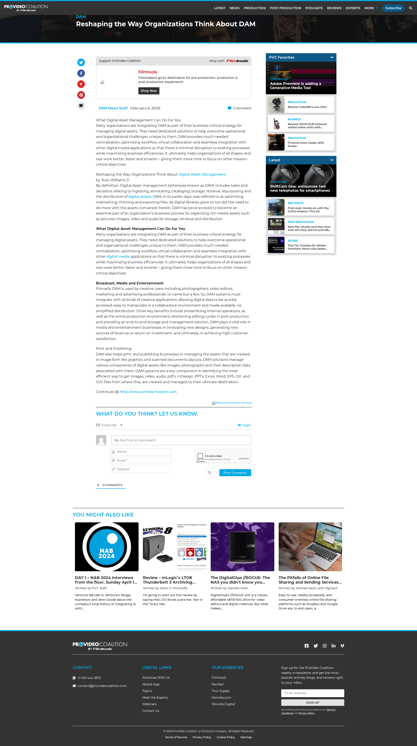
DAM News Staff (113, 108)
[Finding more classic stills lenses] (276, 141)
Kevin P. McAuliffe (173, 588)
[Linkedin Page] (334, 646)
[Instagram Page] (325, 646)
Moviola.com (221, 698)
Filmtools (219, 678)
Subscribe (393, 8)
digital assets (139, 197)
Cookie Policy (226, 737)
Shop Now (149, 91)
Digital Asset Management (202, 174)
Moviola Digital (223, 704)
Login (246, 425)
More (369, 8)
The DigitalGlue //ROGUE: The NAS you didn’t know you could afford (240, 582)
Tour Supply (221, 691)
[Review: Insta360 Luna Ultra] (276, 104)
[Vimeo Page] (342, 646)
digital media (118, 256)
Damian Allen (238, 588)
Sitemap (246, 737)
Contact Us (150, 711)
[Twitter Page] (316, 646)
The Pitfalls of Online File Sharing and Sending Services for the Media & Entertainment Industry (309, 584)
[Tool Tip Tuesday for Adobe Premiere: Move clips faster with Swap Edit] (276, 244)
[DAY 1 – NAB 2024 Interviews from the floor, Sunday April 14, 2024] (107, 546)
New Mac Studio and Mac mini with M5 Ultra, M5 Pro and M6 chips (309, 230)
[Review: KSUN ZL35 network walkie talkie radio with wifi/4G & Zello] (276, 123)
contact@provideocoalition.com (102, 686)
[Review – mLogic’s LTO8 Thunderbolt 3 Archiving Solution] (175, 546)
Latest (219, 8)
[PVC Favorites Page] (331, 57)
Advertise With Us (156, 678)
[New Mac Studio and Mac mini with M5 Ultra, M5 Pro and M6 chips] (276, 225)
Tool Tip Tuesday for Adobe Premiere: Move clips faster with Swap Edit (307, 249)
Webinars (149, 704)
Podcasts (314, 8)
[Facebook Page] (307, 646)
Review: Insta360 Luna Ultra (307, 107)
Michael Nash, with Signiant (317, 588)
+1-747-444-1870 (88, 678)
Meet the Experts (155, 698)
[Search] (411, 8)
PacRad (217, 684)
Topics (147, 691)
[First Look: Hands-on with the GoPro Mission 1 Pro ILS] (276, 207)
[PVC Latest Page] (331, 160)
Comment (242, 108)
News (235, 8)
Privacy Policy (306, 713)
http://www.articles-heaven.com (148, 392)
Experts (353, 8)
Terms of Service (176, 737)
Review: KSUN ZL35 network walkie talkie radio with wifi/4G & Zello (307, 127)
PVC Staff (99, 588)
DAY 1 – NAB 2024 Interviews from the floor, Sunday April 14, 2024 (106, 582)
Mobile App (150, 684)
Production (255, 8)
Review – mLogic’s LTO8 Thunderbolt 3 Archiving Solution (167, 582)
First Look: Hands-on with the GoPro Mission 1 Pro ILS (308, 209)
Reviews (334, 8)
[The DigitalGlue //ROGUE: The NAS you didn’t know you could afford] (242, 546)
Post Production (285, 8)
